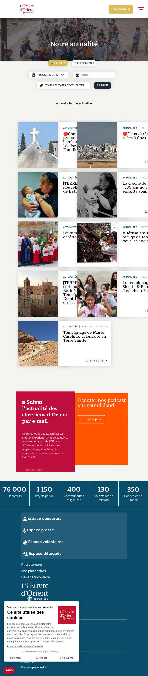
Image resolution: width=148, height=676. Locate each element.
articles (60, 63)
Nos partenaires (33, 571)
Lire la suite (95, 360)
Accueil (61, 103)
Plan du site (28, 662)
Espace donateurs (44, 518)
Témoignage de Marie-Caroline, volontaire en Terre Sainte (84, 336)
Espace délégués (45, 553)
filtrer (102, 85)
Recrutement (31, 565)
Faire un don (119, 9)
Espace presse (40, 530)
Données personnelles (34, 667)
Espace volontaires (46, 541)
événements (85, 63)
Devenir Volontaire (35, 577)
